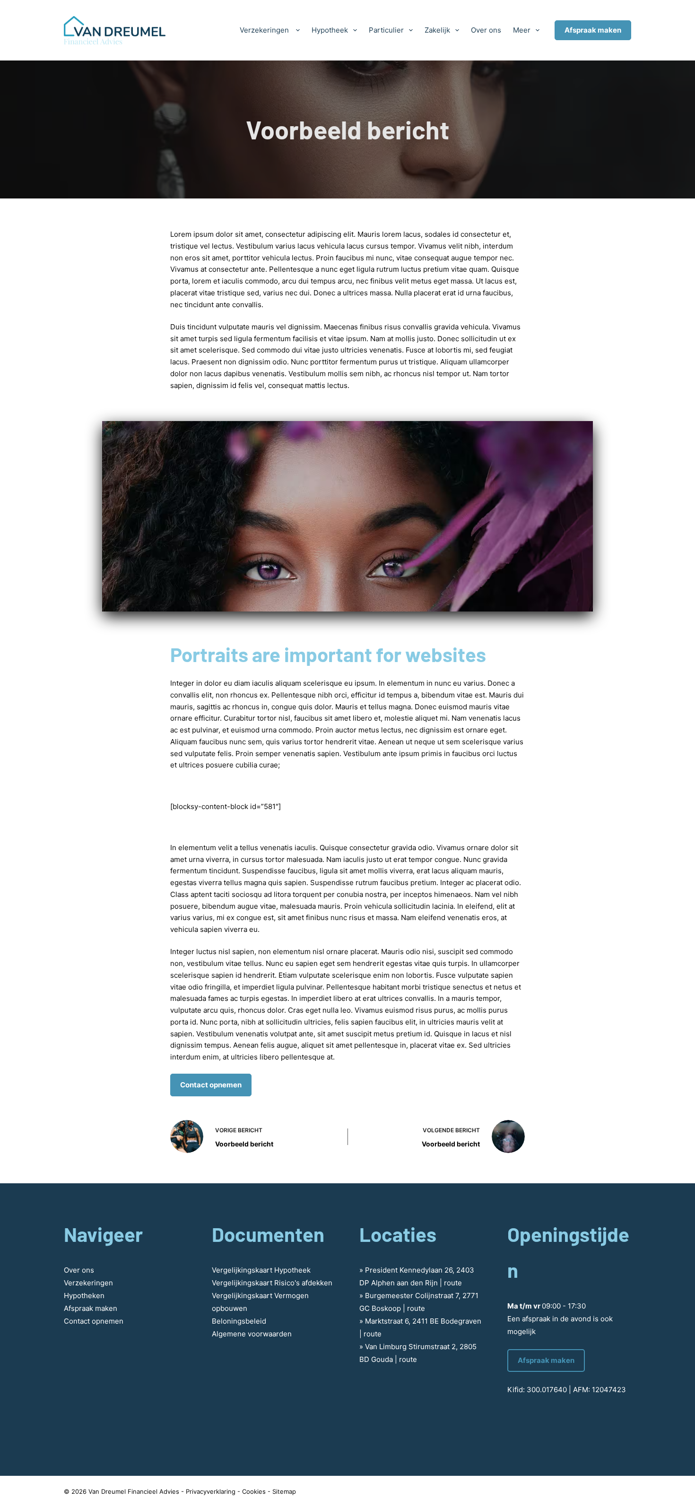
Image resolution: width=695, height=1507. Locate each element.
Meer (521, 30)
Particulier (386, 30)
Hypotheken (84, 1295)
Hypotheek (330, 30)
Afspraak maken (593, 30)
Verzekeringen (265, 30)
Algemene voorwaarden (252, 1333)
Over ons (486, 30)
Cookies (254, 1491)
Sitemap (284, 1491)
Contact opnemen (211, 1084)
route (453, 1282)
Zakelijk (437, 30)
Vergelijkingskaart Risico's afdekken (272, 1282)
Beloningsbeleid (239, 1321)
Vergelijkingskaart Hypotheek (261, 1270)
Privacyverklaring (210, 1491)
